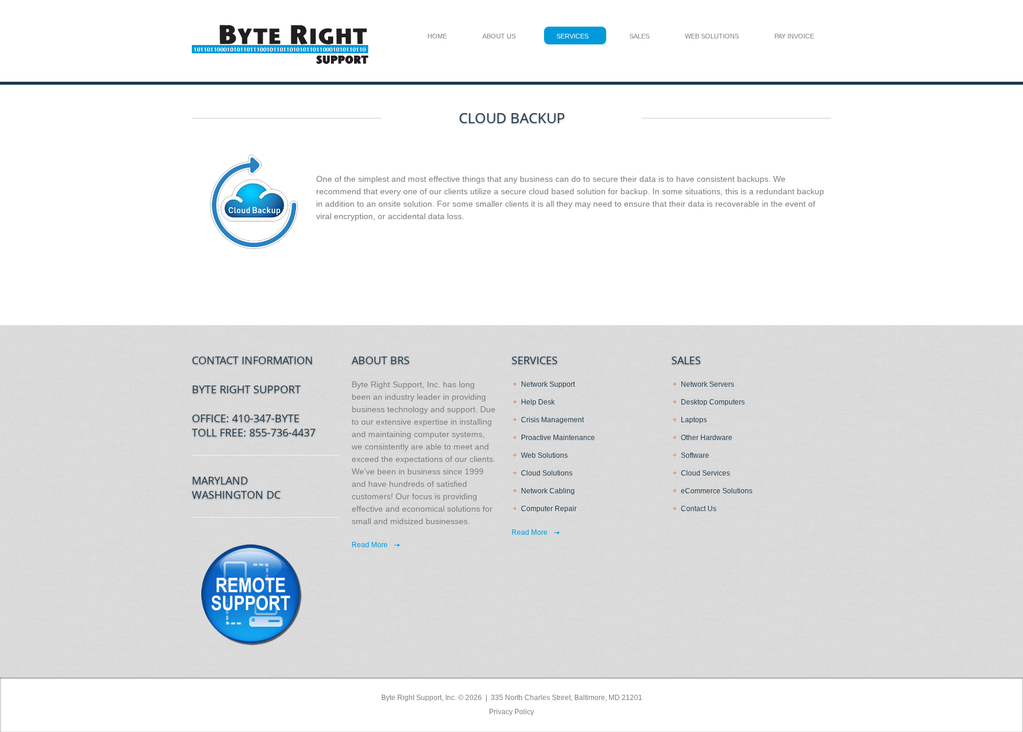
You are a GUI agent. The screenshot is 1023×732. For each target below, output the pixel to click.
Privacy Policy (511, 712)
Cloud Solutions (546, 473)
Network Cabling (548, 491)
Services (572, 36)
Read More (370, 545)
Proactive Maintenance (558, 438)
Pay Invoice (794, 36)
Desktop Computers (713, 402)
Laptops (694, 420)
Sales (639, 36)
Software (695, 455)
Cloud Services (705, 473)
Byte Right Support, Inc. (418, 698)
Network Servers (707, 384)
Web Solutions (712, 36)
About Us (499, 36)
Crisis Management (552, 420)
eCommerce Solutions (716, 491)
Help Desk (538, 402)
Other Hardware (706, 438)
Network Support (548, 384)
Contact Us (698, 509)
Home (437, 36)
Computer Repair (549, 509)
